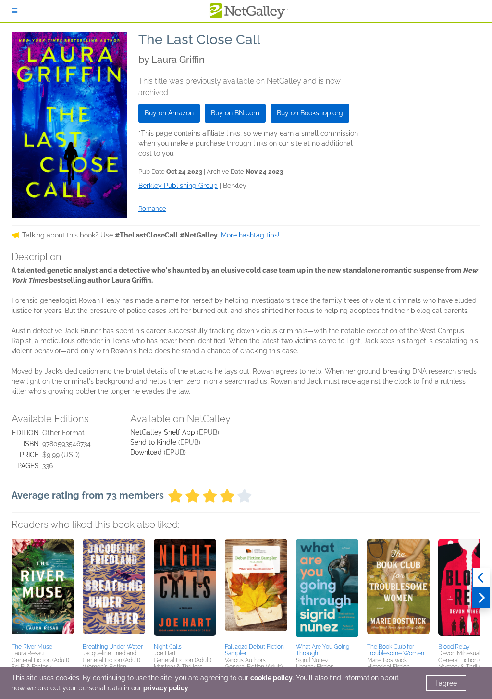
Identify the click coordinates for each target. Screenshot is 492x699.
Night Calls (168, 646)
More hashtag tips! (250, 235)
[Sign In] (14, 11)
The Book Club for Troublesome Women (395, 650)
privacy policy (165, 688)
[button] (43, 589)
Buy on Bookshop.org (310, 113)
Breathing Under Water (113, 646)
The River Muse (32, 646)
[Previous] (481, 578)
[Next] (481, 598)
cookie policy (271, 678)
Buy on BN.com (235, 113)
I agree (446, 683)
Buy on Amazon (169, 113)
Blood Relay (453, 646)
